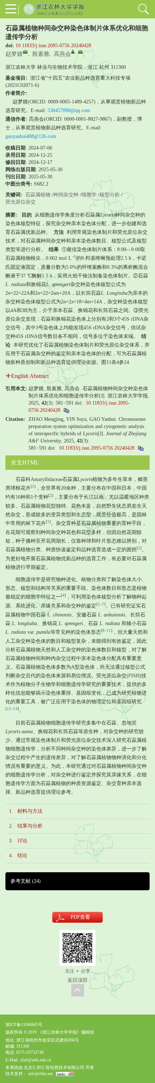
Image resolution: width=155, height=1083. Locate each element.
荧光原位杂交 (20, 202)
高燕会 (62, 54)
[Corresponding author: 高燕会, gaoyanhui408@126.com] (73, 51)
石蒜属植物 (37, 194)
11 (109, 631)
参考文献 (25, 881)
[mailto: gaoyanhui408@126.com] (80, 52)
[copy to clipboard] (140, 448)
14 (15, 709)
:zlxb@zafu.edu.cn (35, 1059)
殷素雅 (40, 54)
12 (9, 709)
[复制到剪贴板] (66, 410)
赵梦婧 (14, 54)
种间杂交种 (66, 194)
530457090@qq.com (69, 110)
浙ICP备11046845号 (24, 1024)
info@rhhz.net (40, 1073)
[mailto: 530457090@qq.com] (25, 52)
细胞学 (89, 194)
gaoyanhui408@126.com (30, 136)
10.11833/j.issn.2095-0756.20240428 (53, 45)
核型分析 (109, 194)
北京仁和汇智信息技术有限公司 (54, 1067)
